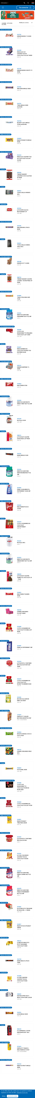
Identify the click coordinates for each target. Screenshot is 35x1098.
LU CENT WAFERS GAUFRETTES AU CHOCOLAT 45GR (22, 979)
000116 (19, 941)
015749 (19, 68)
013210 (19, 661)
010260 (19, 802)
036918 (19, 610)
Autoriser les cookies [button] (12, 1096)
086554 (19, 1029)
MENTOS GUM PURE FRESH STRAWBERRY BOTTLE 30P (23, 891)
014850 (19, 383)
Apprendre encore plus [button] (22, 1092)
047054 (19, 208)
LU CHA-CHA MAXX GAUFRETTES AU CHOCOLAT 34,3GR (22, 856)
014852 (19, 592)
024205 (19, 505)
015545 (19, 853)
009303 (19, 172)
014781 (19, 87)
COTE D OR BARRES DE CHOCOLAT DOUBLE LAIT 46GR (24, 629)
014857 (19, 924)
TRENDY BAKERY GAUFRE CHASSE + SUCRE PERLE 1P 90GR (24, 280)
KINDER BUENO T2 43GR (24, 36)
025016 (19, 469)
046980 (19, 329)
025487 (19, 645)
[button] (25, 7)
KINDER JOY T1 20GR (23, 263)
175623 (19, 714)
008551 (19, 435)
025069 (19, 871)
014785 (19, 225)
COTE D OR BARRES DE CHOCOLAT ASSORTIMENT (23, 525)
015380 (19, 975)
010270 (19, 679)
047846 (19, 906)
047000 (19, 783)
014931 (19, 1012)
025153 (19, 1064)
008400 (19, 574)
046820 (19, 768)
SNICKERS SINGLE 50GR (24, 88)
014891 (19, 819)
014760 (19, 121)
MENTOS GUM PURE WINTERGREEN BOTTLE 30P (24, 472)
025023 (19, 557)
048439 (19, 994)
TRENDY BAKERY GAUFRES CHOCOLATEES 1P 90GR (24, 175)
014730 (19, 959)
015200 (19, 50)
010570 (19, 521)
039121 (19, 365)
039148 (19, 261)
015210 (19, 155)
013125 (19, 541)
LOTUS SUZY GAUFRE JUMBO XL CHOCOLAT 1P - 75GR (24, 577)
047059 (19, 837)
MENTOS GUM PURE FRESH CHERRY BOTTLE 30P (24, 874)
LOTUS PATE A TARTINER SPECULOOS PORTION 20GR (24, 664)
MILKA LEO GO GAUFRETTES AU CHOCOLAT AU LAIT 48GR (24, 53)
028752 (19, 749)
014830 (19, 138)
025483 (19, 487)
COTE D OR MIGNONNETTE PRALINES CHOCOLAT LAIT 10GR (24, 333)
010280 (19, 626)
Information (4, 3)
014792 (19, 103)
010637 (19, 347)
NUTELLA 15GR (21, 420)
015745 (19, 34)
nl (28, 3)
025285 (19, 697)
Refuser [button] (4, 1096)
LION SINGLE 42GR (22, 1014)
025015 (19, 313)
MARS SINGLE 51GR (22, 455)
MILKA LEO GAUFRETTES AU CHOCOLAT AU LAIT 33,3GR (24, 158)
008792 (19, 277)
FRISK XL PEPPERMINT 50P (24, 647)
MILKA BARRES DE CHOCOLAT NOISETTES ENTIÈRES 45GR (24, 350)
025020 (19, 400)
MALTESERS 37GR (22, 385)
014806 (19, 295)
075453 (19, 1046)
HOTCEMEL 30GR (22, 769)
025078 (19, 888)
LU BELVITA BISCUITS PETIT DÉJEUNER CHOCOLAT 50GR (23, 944)
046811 (19, 243)
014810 (19, 732)
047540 (19, 418)
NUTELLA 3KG (21, 542)
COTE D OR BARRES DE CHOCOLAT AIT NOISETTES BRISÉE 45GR (24, 682)
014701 (19, 453)
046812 (19, 190)
